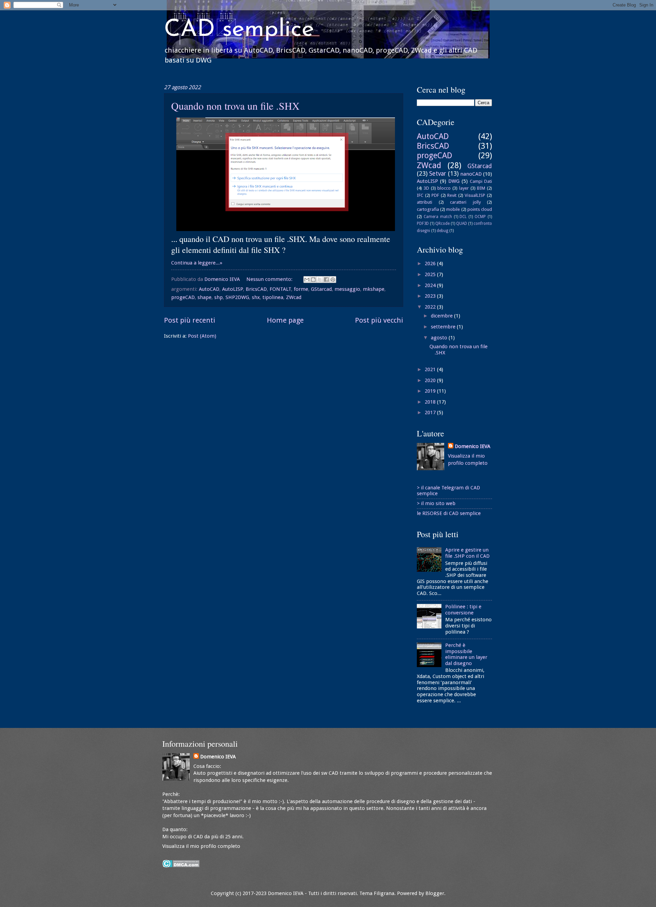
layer (464, 188)
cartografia (428, 209)
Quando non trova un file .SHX (235, 105)
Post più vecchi (379, 320)
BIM (481, 188)
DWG (454, 181)
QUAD (461, 223)
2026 (431, 263)
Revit (451, 195)
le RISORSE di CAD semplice (449, 513)
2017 (431, 412)
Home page (285, 320)
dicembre (442, 316)
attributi (424, 202)
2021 (431, 369)
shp (218, 297)
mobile (453, 209)
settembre (444, 327)
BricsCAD (256, 289)
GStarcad (321, 289)
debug (442, 230)
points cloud (479, 209)
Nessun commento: (270, 279)
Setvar (437, 173)
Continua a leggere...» (196, 263)
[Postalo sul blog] (313, 279)
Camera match (438, 216)
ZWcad (293, 297)
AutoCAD (209, 289)
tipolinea (272, 297)
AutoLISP (232, 289)
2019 (431, 391)
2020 (431, 380)
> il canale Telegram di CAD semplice (448, 491)
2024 (431, 285)
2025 (431, 274)
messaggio (347, 289)
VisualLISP (475, 195)
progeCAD (183, 297)
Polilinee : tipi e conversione (463, 610)
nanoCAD (471, 174)
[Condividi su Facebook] (326, 279)
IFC (420, 195)
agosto (440, 338)
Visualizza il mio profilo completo (201, 846)
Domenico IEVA (472, 446)
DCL (463, 216)
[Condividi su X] (319, 279)
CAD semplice (239, 30)
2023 (431, 296)
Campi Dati (481, 181)
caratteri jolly (465, 202)
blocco (444, 188)
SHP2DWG (237, 297)
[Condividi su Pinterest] (332, 279)
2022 (431, 307)
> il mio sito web (436, 503)
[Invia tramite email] (306, 279)
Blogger (434, 893)
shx (256, 297)
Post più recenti (189, 320)
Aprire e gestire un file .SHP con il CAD (467, 553)
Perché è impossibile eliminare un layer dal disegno (466, 654)
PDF (435, 195)
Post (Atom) (202, 336)
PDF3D (423, 223)
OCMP (480, 216)
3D (426, 188)
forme (301, 289)
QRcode (442, 223)
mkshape (373, 289)
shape (204, 297)
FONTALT (280, 289)
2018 (431, 402)
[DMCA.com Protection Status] (181, 866)
